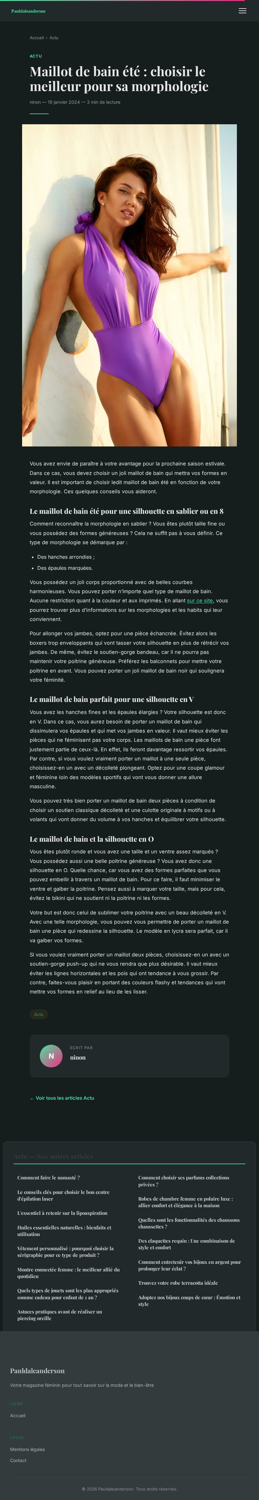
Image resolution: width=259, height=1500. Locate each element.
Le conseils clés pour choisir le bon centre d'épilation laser (63, 1195)
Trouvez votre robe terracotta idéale (178, 1283)
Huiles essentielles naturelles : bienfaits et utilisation (64, 1230)
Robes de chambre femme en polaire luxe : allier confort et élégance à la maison (185, 1202)
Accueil (37, 37)
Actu (54, 37)
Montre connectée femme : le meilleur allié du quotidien (68, 1272)
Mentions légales (27, 1449)
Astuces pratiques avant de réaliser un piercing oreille (59, 1314)
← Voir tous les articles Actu (62, 1098)
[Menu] (242, 11)
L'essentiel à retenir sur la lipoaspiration (62, 1213)
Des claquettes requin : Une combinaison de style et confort (186, 1244)
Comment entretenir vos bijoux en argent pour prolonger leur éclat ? (189, 1265)
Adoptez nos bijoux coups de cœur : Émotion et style (189, 1300)
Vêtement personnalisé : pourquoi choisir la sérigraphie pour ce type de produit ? (65, 1251)
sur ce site (200, 600)
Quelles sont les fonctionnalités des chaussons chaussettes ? (189, 1223)
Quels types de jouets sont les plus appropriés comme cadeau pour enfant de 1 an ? (67, 1293)
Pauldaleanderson (37, 1370)
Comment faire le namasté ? (48, 1177)
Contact (18, 1460)
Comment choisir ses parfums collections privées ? (183, 1180)
